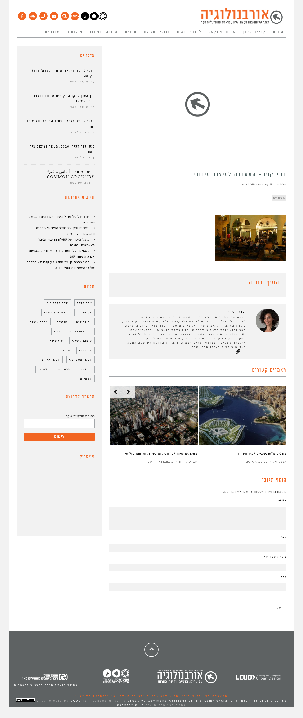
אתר (283, 576)
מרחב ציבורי (38, 322)
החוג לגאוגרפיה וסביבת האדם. (147, 696)
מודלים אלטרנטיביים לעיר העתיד (262, 453)
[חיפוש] (64, 15)
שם (283, 537)
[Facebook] (22, 15)
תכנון (47, 350)
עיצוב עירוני (82, 341)
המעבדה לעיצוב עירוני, (203, 696)
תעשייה (44, 369)
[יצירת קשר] (43, 15)
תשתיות (86, 379)
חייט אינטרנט (130, 705)
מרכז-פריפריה (80, 331)
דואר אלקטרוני (275, 557)
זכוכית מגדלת (156, 32)
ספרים (131, 32)
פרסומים (75, 32)
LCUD (76, 701)
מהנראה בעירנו (104, 32)
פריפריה (85, 350)
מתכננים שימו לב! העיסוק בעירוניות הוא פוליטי (161, 453)
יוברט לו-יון (188, 461)
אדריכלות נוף (57, 303)
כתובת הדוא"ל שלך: (80, 416)
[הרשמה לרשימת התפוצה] (54, 15)
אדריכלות (84, 303)
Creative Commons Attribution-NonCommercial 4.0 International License (207, 701)
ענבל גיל (279, 461)
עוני (57, 331)
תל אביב (85, 369)
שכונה (65, 350)
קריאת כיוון (254, 32)
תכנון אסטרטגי (80, 360)
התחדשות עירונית (58, 312)
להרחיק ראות (189, 32)
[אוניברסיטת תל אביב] (93, 19)
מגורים (62, 322)
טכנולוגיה (84, 322)
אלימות (86, 312)
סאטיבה (83, 250)
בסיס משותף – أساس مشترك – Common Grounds (68, 174)
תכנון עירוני (50, 360)
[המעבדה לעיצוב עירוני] (75, 19)
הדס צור (280, 184)
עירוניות (56, 341)
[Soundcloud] (32, 15)
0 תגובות (279, 198)
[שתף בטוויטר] (119, 283)
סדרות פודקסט (222, 32)
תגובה (282, 500)
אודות (278, 32)
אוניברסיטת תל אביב (95, 696)
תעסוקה (64, 369)
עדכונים (52, 32)
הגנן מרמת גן (79, 262)
